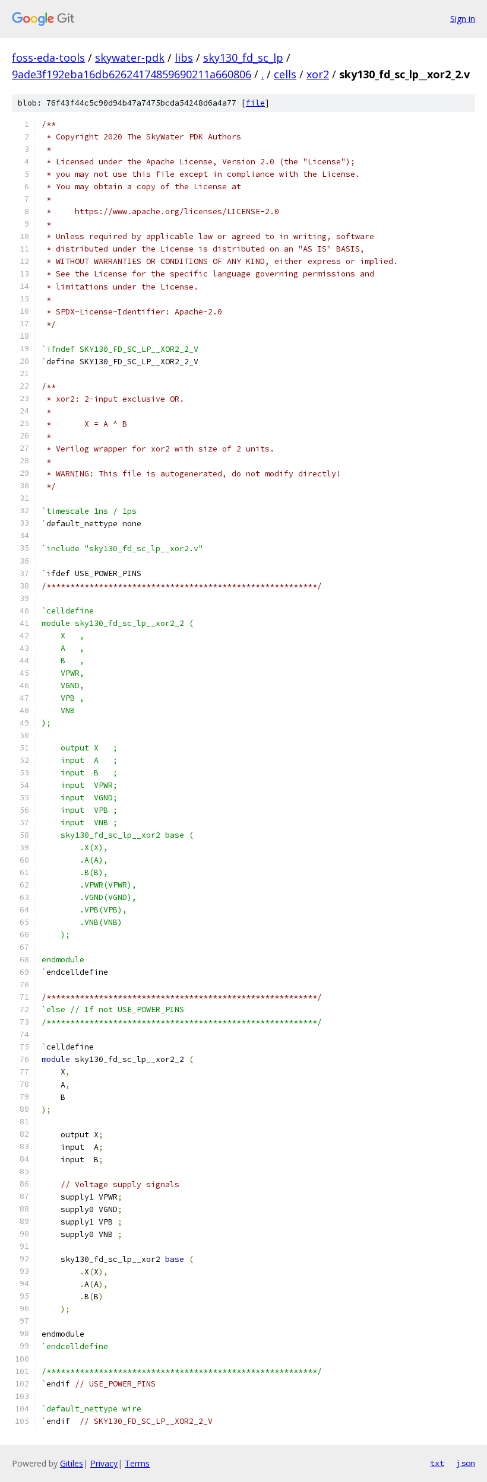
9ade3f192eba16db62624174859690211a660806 (131, 74)
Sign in (462, 18)
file (255, 103)
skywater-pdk (130, 57)
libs (184, 57)
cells (285, 74)
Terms (137, 1463)
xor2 (317, 74)
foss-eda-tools (48, 57)
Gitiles (71, 1463)
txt (437, 1463)
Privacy (104, 1463)
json (465, 1463)
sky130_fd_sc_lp (243, 57)
